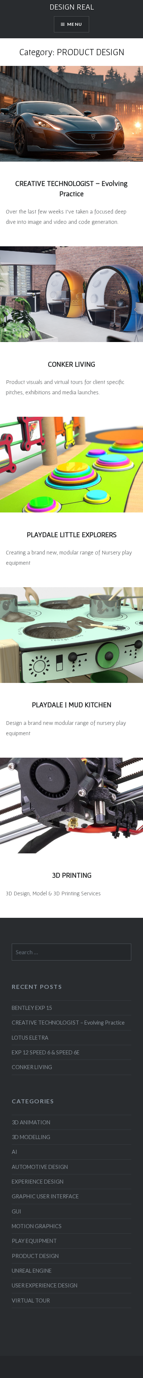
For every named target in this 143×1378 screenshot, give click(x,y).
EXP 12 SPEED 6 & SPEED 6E (46, 1052)
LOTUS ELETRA (30, 1038)
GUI (16, 1211)
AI (14, 1152)
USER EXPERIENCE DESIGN (44, 1285)
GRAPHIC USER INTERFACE (45, 1196)
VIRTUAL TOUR (31, 1300)
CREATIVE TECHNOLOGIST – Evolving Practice (68, 1022)
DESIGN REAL (72, 6)
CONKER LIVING (32, 1067)
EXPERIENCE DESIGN (37, 1181)
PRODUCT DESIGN (35, 1256)
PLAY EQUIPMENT (34, 1241)
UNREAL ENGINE (32, 1271)
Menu (74, 24)
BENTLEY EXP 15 (32, 1008)
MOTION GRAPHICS (37, 1226)
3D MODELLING (31, 1137)
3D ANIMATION (31, 1122)
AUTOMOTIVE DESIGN (40, 1167)
